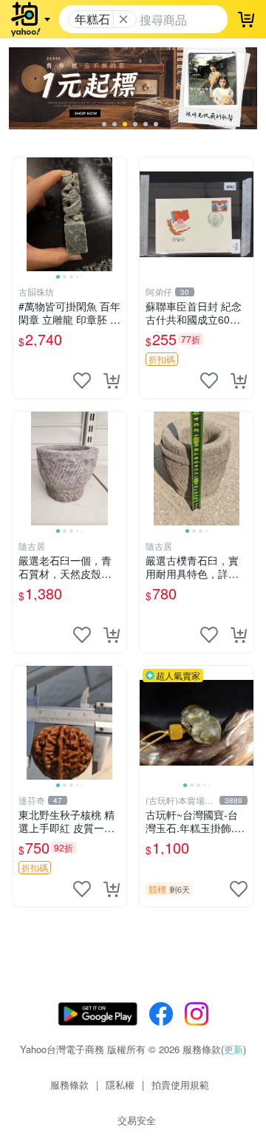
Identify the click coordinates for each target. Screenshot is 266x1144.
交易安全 (136, 1120)
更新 (233, 1049)
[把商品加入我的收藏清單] (82, 380)
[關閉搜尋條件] (123, 19)
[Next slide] (116, 214)
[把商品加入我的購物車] (111, 380)
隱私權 (120, 1084)
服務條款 (69, 1084)
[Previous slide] (22, 214)
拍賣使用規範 (180, 1084)
